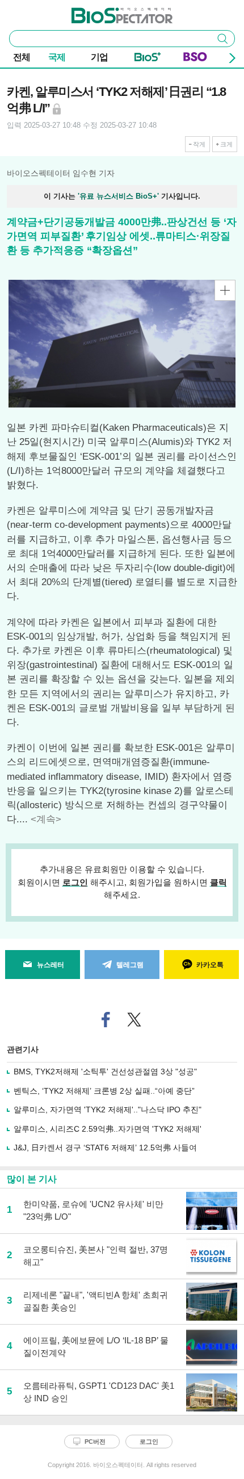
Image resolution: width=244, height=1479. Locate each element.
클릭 (218, 882)
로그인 (75, 882)
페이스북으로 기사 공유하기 (106, 1019)
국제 (56, 57)
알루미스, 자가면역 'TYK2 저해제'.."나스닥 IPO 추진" (107, 1109)
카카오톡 (210, 965)
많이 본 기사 (32, 1179)
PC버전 (95, 1441)
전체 (21, 57)
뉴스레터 (50, 965)
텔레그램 (130, 965)
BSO (195, 59)
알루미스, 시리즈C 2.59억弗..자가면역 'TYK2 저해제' (107, 1128)
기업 (99, 57)
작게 (199, 144)
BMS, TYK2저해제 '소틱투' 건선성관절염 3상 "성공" (105, 1071)
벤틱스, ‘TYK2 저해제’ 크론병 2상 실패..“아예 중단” (104, 1090)
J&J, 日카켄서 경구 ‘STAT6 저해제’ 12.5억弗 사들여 (105, 1147)
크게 (226, 144)
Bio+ (147, 59)
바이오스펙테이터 (103, 11)
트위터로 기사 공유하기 (134, 1019)
